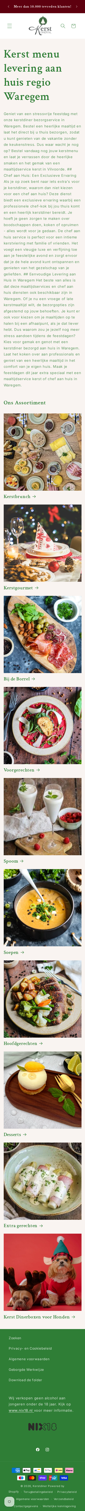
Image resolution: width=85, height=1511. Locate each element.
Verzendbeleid (64, 1499)
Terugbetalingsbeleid (38, 1491)
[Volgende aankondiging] (77, 6)
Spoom (11, 861)
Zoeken (15, 1338)
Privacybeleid (66, 1491)
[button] (9, 26)
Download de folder (25, 1380)
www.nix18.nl (21, 1410)
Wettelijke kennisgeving (59, 1506)
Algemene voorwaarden (29, 1359)
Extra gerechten (21, 1226)
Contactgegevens (26, 1506)
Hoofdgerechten (20, 1044)
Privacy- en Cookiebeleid (30, 1348)
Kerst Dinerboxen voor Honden (37, 1317)
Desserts (12, 1135)
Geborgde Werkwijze (26, 1370)
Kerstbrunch (17, 497)
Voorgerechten (19, 770)
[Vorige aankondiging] (8, 6)
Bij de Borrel (17, 679)
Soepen (11, 953)
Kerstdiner (40, 1486)
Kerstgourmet (18, 588)
